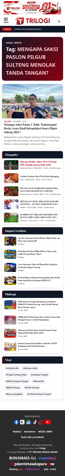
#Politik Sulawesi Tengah (39, 394)
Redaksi (17, 431)
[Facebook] (16, 422)
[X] (22, 422)
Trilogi (42, 448)
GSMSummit (33, 469)
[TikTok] (35, 422)
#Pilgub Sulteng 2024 (16, 374)
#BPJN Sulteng (13, 387)
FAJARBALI (47, 458)
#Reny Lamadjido (14, 394)
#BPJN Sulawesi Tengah (17, 381)
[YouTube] (47, 422)
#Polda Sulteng (32, 387)
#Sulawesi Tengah (39, 374)
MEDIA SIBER (45, 431)
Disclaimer (29, 431)
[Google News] (28, 422)
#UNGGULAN (12, 368)
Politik (7, 121)
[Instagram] (40, 422)
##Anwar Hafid (30, 368)
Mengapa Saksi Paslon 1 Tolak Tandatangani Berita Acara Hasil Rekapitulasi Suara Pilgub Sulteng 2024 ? (30, 128)
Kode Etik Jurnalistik (32, 437)
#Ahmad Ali (38, 381)
